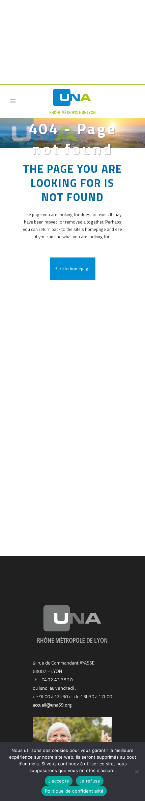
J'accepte (58, 781)
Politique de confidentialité (74, 791)
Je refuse (89, 781)
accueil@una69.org (52, 704)
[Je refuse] (136, 771)
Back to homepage (73, 268)
